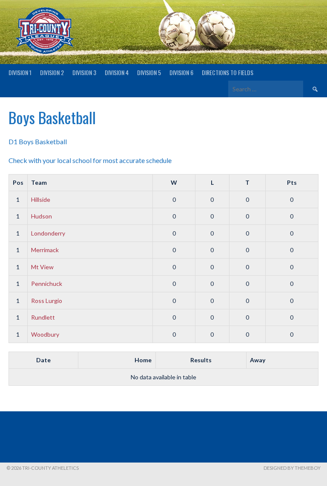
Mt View (42, 267)
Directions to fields (227, 72)
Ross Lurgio (46, 300)
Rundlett (43, 317)
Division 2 (52, 72)
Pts (292, 182)
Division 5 (149, 72)
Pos (18, 182)
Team (39, 182)
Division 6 (181, 72)
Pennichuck (46, 283)
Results (201, 360)
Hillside (40, 199)
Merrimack (45, 249)
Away (257, 360)
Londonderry (48, 233)
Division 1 (20, 72)
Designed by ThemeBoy (292, 468)
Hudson (41, 216)
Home (143, 360)
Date (43, 360)
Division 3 (84, 72)
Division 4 (117, 72)
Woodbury (45, 334)
